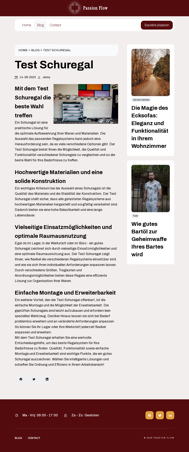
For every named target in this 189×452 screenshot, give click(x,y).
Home (26, 25)
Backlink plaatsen (157, 25)
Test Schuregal (57, 50)
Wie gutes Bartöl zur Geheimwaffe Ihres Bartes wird (149, 239)
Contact (55, 25)
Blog (40, 25)
